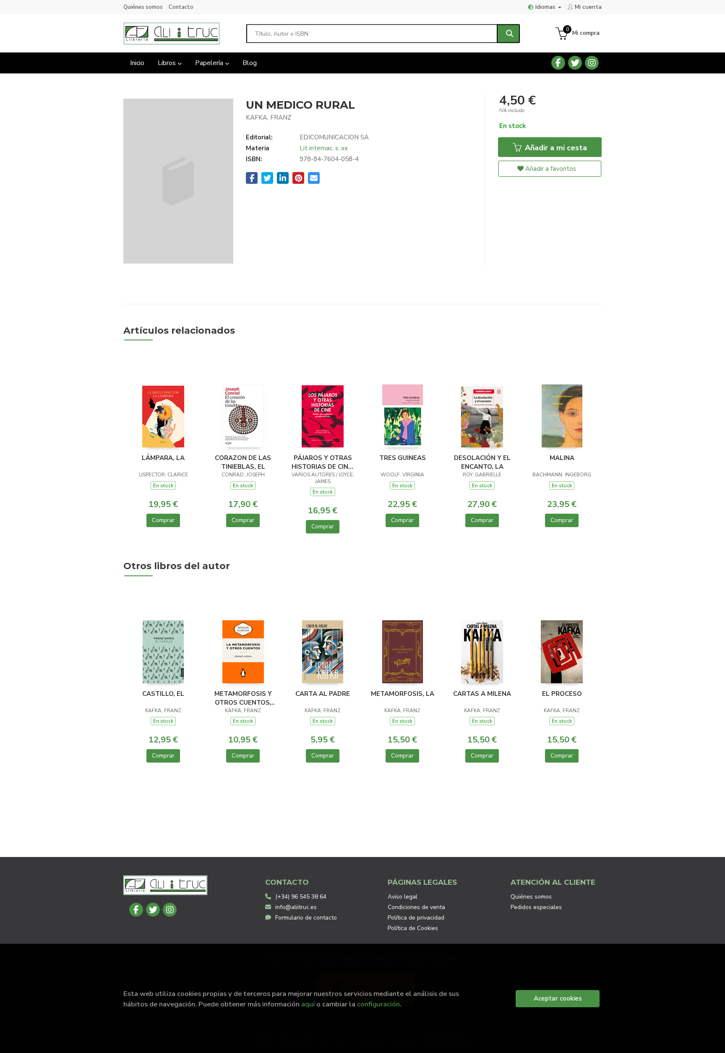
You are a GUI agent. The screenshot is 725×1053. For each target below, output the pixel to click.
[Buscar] (508, 33)
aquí (308, 1004)
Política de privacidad (416, 918)
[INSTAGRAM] (592, 63)
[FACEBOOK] (558, 63)
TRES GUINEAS (402, 458)
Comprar (163, 520)
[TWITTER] (575, 63)
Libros (167, 63)
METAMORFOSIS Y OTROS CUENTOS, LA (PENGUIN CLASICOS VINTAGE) (243, 698)
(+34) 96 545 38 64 (300, 897)
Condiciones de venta (416, 907)
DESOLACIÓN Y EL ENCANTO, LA (482, 462)
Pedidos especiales (536, 907)
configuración (378, 1004)
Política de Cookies (413, 928)
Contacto (181, 7)
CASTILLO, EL (163, 694)
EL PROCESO (562, 694)
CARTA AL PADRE (322, 694)
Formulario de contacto (306, 918)
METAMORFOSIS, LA (402, 694)
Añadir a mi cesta (555, 148)
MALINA (562, 458)
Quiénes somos (143, 7)
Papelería (210, 63)
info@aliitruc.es (296, 907)
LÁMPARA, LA (163, 458)
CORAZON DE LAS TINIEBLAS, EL (243, 462)
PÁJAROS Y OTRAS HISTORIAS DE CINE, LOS (323, 462)
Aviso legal (402, 897)
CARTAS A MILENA (482, 694)
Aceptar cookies (558, 998)
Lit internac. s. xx (324, 148)
